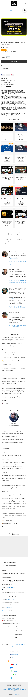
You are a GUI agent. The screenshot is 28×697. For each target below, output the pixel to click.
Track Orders (8, 239)
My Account (19, 234)
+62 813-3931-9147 (11, 589)
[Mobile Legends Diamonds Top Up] (7, 127)
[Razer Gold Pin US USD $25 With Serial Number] (7, 214)
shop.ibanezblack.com (17, 612)
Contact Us (12, 692)
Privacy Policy (18, 688)
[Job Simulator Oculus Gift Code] (21, 170)
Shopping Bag (8, 243)
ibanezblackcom (8, 607)
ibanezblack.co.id (9, 612)
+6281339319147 (18, 403)
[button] (5, 68)
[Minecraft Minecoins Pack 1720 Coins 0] (14, 27)
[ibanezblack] (14, 3)
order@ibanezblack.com (11, 587)
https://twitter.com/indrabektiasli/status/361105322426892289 (17, 282)
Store (2, 44)
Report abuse (18, 694)
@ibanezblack (13, 258)
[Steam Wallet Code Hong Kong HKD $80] (21, 127)
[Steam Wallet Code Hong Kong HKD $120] (21, 148)
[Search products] (25, 10)
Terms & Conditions (11, 688)
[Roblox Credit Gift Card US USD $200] (21, 214)
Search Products (8, 234)
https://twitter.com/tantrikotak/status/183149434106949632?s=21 (17, 263)
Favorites (19, 239)
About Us (17, 692)
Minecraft (7, 44)
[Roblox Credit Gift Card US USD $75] (7, 170)
